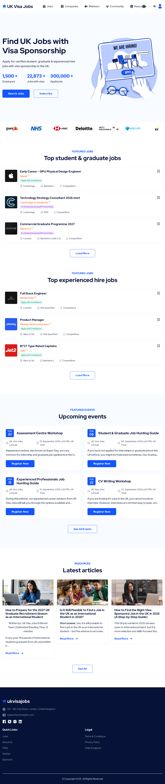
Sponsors (7, 759)
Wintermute (27, 298)
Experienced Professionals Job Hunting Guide (41, 481)
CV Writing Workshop (114, 481)
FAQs (5, 748)
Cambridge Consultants (34, 202)
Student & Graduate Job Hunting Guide (128, 433)
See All (82, 668)
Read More (12, 653)
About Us (7, 742)
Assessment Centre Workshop (40, 433)
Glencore (25, 228)
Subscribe (45, 93)
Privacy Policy (92, 742)
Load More (82, 253)
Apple (23, 176)
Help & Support (93, 748)
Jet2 (22, 350)
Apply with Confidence (31, 180)
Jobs (5, 736)
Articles (6, 753)
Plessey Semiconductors (34, 324)
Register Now (20, 463)
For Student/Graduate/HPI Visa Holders (37, 207)
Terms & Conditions (95, 736)
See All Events (82, 529)
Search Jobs (16, 93)
